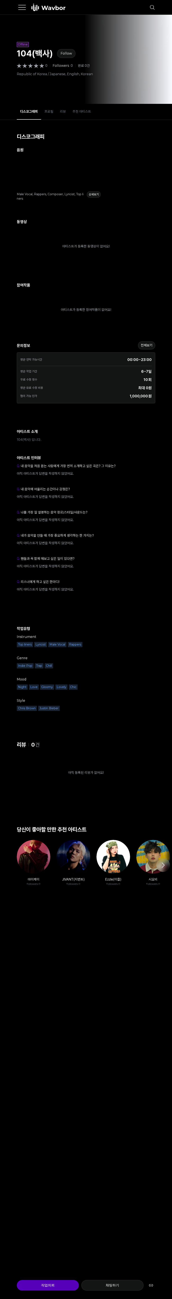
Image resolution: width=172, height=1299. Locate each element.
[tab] (29, 111)
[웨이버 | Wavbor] (48, 7)
